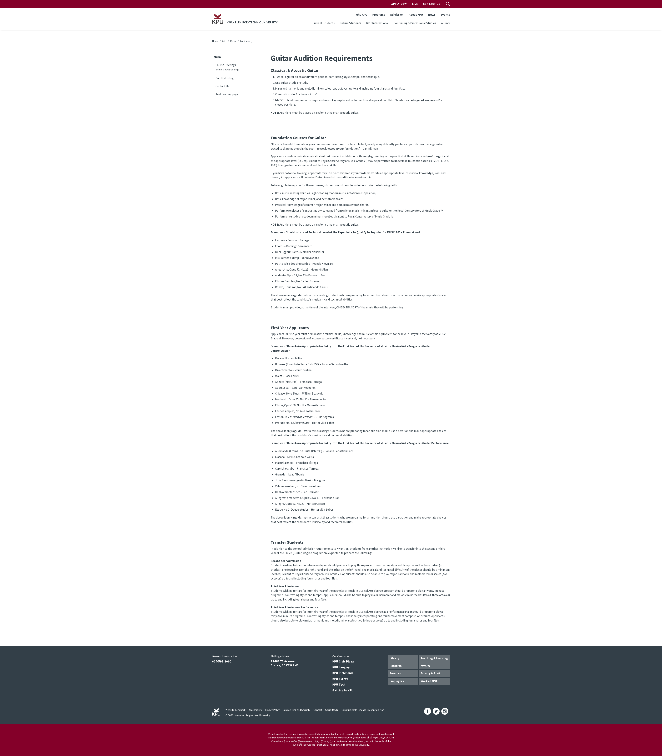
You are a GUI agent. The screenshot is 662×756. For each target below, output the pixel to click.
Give (415, 4)
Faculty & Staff (430, 673)
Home (215, 41)
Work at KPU (429, 681)
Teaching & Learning (434, 658)
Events (445, 15)
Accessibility (255, 710)
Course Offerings (225, 65)
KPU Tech (338, 684)
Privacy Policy (272, 710)
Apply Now (399, 4)
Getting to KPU (342, 690)
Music (233, 41)
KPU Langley (341, 667)
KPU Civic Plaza (343, 661)
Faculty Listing (224, 78)
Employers (397, 681)
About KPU (416, 15)
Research (396, 666)
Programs (378, 15)
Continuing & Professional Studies (415, 23)
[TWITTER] (436, 711)
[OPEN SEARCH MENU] (448, 4)
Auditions (245, 41)
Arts (224, 41)
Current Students (324, 23)
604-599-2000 (221, 661)
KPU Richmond (342, 673)
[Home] (217, 19)
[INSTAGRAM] (444, 711)
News (431, 15)
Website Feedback (235, 710)
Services (395, 673)
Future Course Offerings (227, 69)
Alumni (445, 23)
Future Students (350, 23)
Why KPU (361, 15)
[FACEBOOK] (427, 711)
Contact (317, 710)
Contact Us (431, 4)
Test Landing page (226, 94)
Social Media (331, 710)
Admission (397, 15)
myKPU (425, 666)
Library (394, 658)
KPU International (377, 23)
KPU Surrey (340, 679)
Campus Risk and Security (296, 710)
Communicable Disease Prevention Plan (363, 710)
